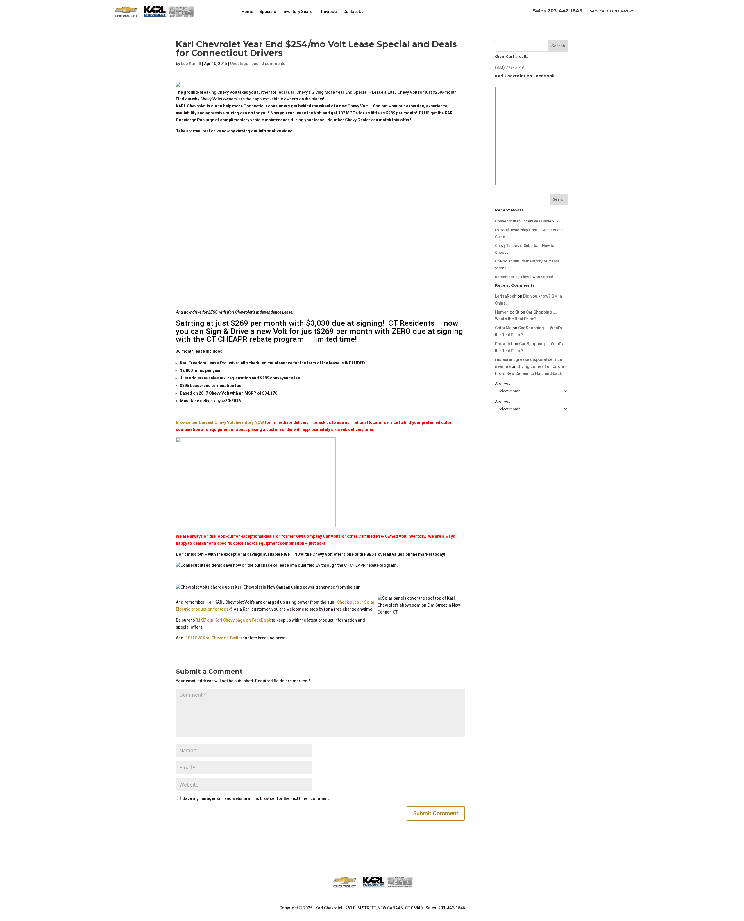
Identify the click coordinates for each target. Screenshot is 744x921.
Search (558, 46)
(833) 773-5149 (509, 67)
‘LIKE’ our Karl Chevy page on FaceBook (233, 620)
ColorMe (503, 327)
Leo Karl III (191, 63)
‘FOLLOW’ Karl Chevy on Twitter (213, 638)
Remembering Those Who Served (524, 277)
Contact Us (353, 12)
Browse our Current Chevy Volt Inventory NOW (220, 422)
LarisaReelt (505, 296)
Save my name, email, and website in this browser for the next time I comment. (256, 798)
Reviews (329, 12)
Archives (502, 383)
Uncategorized (244, 63)
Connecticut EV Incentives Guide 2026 (527, 221)
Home (247, 12)
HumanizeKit (507, 312)
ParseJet (503, 343)
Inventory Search (298, 12)
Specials (268, 12)
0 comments (273, 63)
